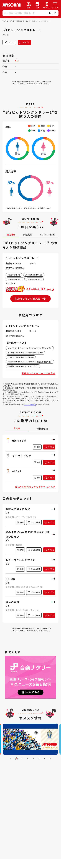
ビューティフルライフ (26, 517)
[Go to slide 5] (33, 758)
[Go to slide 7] (44, 758)
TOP (4, 21)
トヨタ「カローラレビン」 (28, 610)
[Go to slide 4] (27, 758)
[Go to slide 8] (50, 758)
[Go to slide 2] (16, 758)
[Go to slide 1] (10, 758)
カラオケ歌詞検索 (15, 21)
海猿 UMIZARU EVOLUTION (29, 587)
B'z (27, 21)
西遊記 (19, 544)
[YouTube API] (30, 404)
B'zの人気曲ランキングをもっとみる (35, 487)
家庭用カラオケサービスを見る (38, 373)
